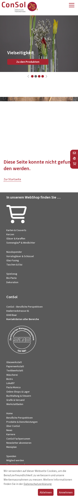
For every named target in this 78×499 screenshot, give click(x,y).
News (9, 430)
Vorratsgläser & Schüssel (20, 256)
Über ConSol (13, 426)
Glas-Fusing (12, 260)
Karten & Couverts (16, 230)
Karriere (10, 434)
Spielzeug (11, 274)
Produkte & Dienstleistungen (22, 422)
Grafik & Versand (15, 400)
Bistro (9, 379)
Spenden (11, 456)
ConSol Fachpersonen (18, 439)
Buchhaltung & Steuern (18, 396)
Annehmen (66, 492)
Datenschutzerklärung (38, 484)
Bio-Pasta (11, 278)
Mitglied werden (15, 460)
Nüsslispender (14, 252)
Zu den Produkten (27, 62)
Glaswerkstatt (14, 362)
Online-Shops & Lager (18, 392)
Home (9, 413)
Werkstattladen (14, 404)
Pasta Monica (13, 387)
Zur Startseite (12, 179)
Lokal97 (10, 383)
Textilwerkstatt (14, 370)
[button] (32, 76)
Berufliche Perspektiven (19, 418)
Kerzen (10, 234)
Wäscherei (12, 375)
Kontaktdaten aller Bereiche (22, 319)
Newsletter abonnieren (18, 443)
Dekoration (12, 282)
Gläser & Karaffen (15, 238)
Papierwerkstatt (15, 366)
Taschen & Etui (14, 264)
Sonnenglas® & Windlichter (20, 243)
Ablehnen (46, 492)
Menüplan (11, 447)
